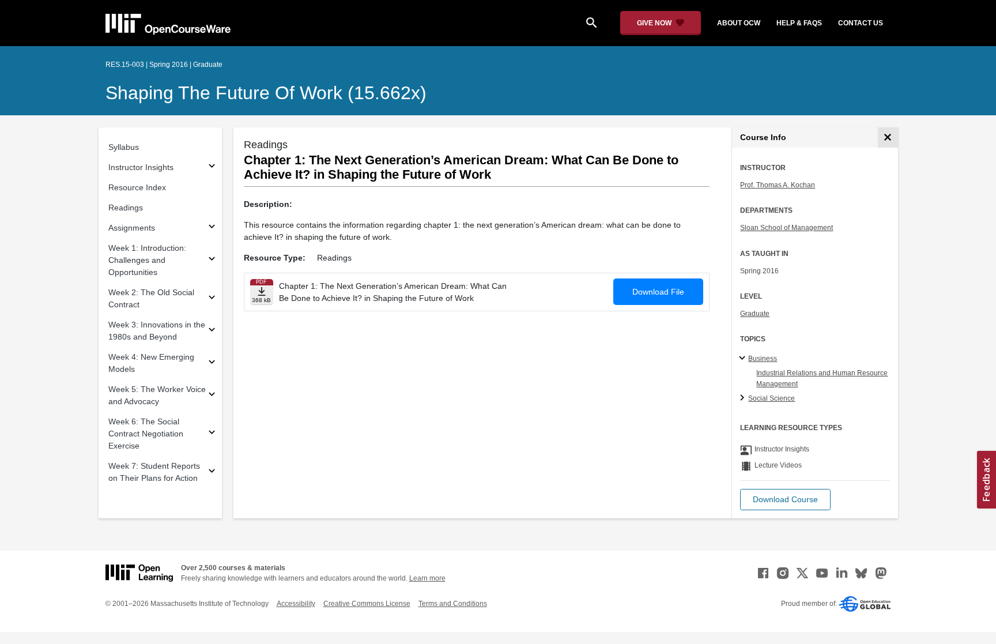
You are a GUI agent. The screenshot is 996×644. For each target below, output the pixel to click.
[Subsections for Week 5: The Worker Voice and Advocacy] (212, 396)
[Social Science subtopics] (744, 398)
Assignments (131, 227)
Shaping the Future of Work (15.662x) (266, 92)
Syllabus (123, 147)
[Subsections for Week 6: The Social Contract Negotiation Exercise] (212, 434)
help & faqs (799, 23)
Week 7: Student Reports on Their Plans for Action (154, 472)
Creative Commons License (366, 604)
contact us (860, 23)
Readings (125, 207)
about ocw (738, 23)
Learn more (427, 578)
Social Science (771, 398)
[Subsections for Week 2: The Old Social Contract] (212, 299)
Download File (658, 291)
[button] (785, 499)
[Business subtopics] (744, 358)
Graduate (754, 314)
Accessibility (296, 604)
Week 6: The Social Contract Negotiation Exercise (145, 433)
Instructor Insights (140, 167)
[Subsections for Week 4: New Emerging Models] (212, 363)
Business (762, 359)
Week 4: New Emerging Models (151, 363)
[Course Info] (888, 137)
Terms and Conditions (452, 604)
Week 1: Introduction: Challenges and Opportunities (147, 260)
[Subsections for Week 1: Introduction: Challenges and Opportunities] (212, 260)
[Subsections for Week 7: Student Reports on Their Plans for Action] (212, 472)
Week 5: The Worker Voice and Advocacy (157, 395)
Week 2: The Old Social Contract (151, 298)
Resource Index (137, 187)
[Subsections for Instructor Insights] (212, 167)
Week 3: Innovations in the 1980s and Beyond (156, 330)
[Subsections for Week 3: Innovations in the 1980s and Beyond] (212, 331)
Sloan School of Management (786, 228)
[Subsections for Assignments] (212, 228)
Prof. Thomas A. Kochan (777, 185)
